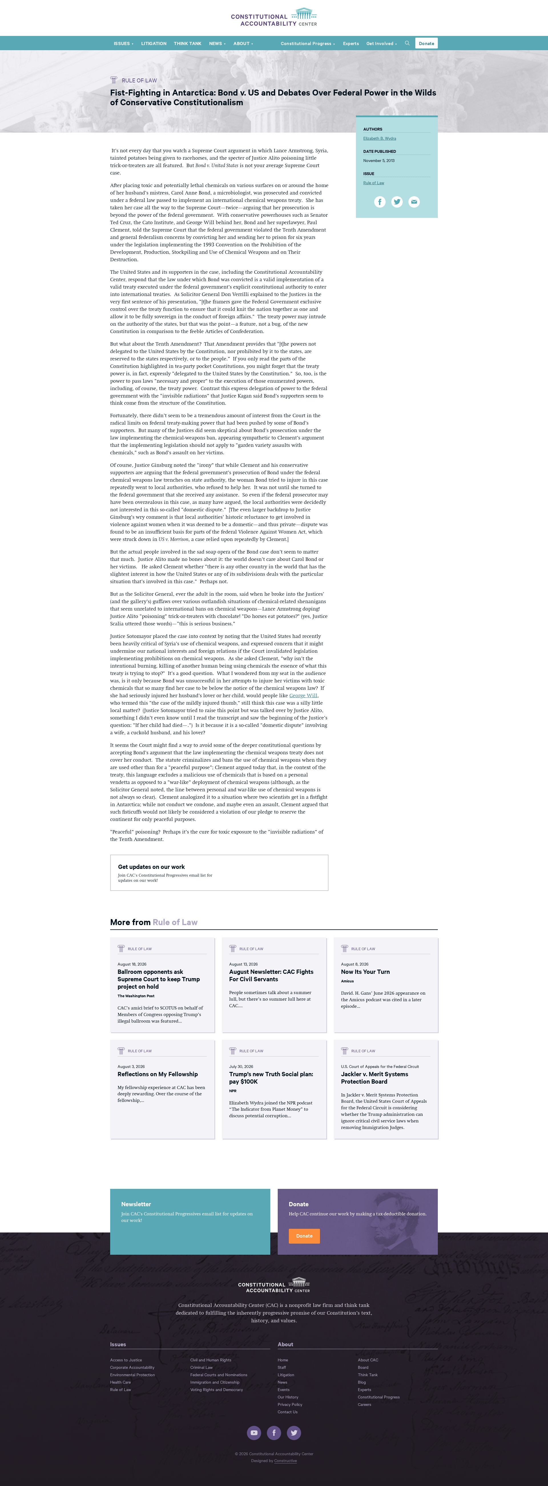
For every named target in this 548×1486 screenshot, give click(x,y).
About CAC (368, 1360)
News (215, 43)
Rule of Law (139, 80)
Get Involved (379, 43)
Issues (122, 43)
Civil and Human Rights (210, 1360)
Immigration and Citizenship (214, 1382)
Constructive (285, 1460)
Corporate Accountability (132, 1367)
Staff (282, 1367)
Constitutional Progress (306, 43)
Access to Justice (126, 1360)
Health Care (120, 1382)
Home (283, 1360)
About (241, 43)
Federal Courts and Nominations (218, 1374)
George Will (303, 695)
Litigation (153, 43)
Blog (362, 1382)
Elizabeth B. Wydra (379, 138)
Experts (351, 43)
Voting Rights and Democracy (216, 1389)
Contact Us (288, 1411)
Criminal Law (201, 1367)
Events (284, 1389)
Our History (288, 1397)
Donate (426, 43)
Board (363, 1367)
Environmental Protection (132, 1374)
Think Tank (188, 43)
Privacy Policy (290, 1404)
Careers (364, 1404)
